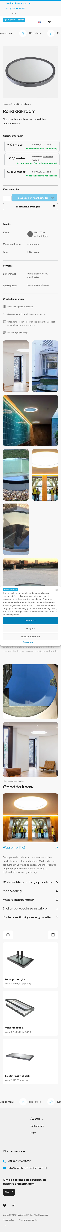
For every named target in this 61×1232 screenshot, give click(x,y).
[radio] (30, 146)
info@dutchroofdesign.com (18, 3)
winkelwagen (37, 1126)
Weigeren (30, 628)
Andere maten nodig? (18, 899)
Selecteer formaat (13, 135)
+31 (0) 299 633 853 (15, 8)
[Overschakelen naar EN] (39, 21)
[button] (56, 589)
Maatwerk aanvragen (28, 206)
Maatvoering (12, 891)
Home (6, 104)
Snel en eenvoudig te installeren (25, 908)
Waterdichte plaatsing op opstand (28, 882)
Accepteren (30, 620)
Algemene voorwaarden (28, 1220)
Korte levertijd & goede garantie (27, 917)
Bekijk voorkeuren (30, 636)
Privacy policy (8, 1220)
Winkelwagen (51, 21)
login (33, 1132)
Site (14, 13)
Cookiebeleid (29, 642)
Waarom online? (14, 847)
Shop (13, 104)
